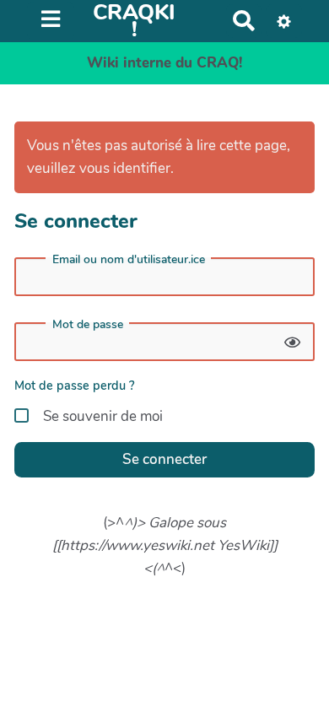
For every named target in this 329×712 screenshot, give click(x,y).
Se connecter (164, 459)
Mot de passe (87, 325)
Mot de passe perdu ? (74, 385)
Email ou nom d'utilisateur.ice (128, 260)
